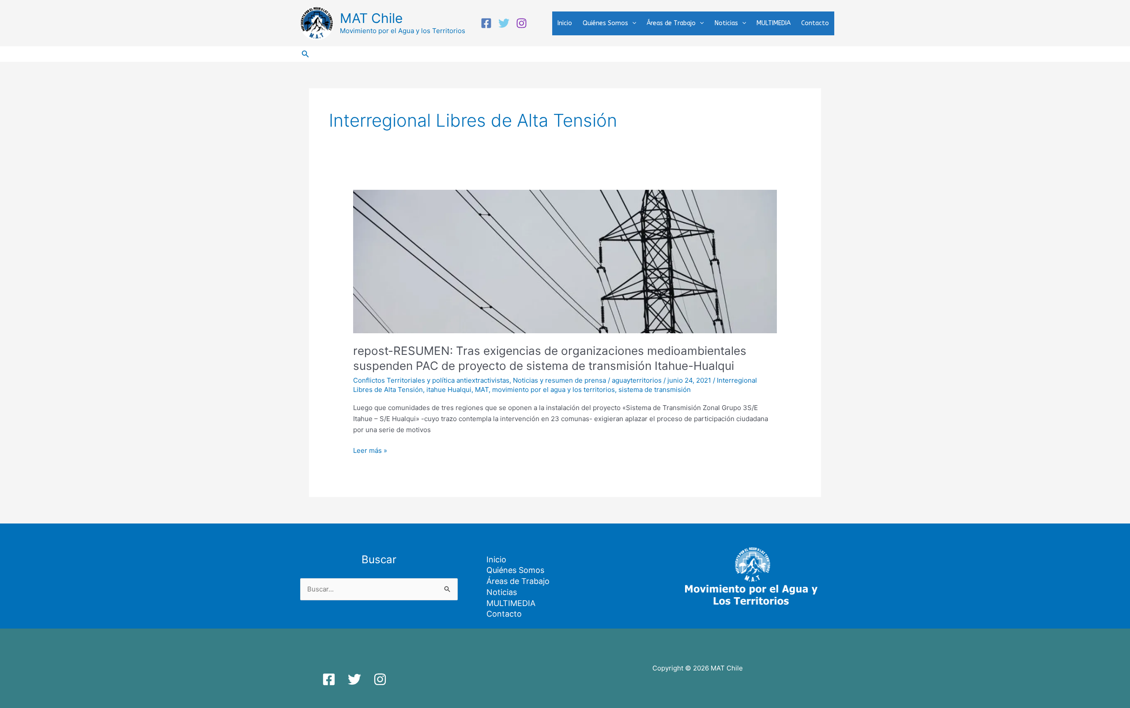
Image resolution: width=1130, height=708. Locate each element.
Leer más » (370, 450)
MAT (482, 389)
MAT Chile (371, 18)
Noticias (726, 23)
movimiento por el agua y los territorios (553, 389)
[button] (632, 23)
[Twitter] (503, 23)
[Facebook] (486, 23)
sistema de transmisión (654, 389)
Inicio (564, 23)
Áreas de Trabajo (671, 23)
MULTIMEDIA (774, 23)
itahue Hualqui (448, 389)
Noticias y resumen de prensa (559, 380)
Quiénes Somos (605, 23)
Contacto (815, 23)
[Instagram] (521, 23)
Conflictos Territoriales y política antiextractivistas (431, 380)
